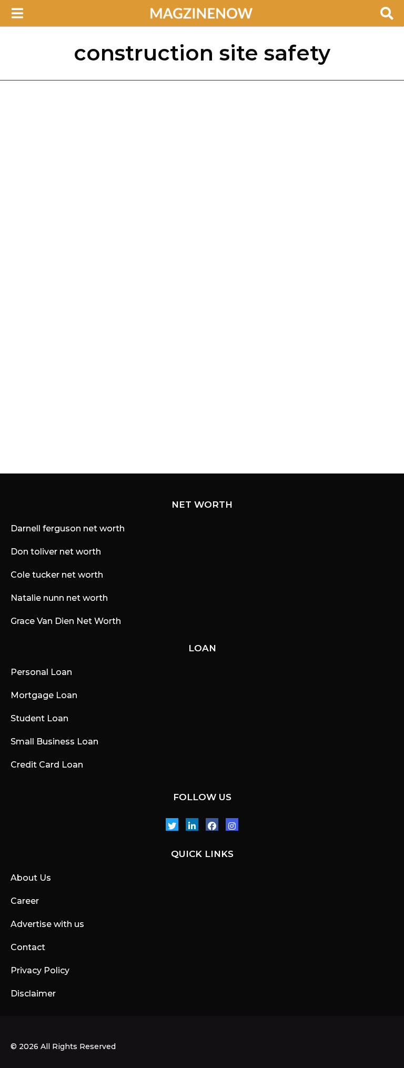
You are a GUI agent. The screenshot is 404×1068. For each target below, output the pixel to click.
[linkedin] (192, 824)
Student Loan (39, 718)
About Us (31, 878)
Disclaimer (33, 994)
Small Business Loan (54, 742)
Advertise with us (47, 924)
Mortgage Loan (44, 695)
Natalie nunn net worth (59, 598)
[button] (17, 13)
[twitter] (172, 824)
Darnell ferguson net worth (68, 528)
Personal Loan (41, 672)
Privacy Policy (40, 970)
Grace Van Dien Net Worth (66, 621)
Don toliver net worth (56, 552)
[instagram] (232, 824)
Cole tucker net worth (57, 575)
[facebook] (212, 824)
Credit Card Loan (47, 765)
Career (25, 901)
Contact (28, 947)
